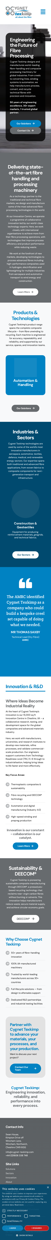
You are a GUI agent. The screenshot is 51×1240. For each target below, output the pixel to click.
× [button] (48, 1187)
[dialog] (25, 1212)
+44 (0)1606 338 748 (17, 1155)
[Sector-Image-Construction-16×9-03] (25, 490)
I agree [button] (12, 1228)
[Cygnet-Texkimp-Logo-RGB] (19, 7)
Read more (19, 1205)
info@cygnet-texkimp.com (20, 1152)
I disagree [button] (37, 1228)
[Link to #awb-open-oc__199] (43, 12)
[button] (25, 1235)
